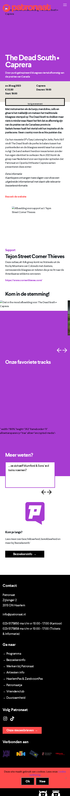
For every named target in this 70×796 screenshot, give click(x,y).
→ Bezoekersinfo (14, 660)
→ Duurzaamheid (14, 698)
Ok (28, 781)
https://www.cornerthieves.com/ (23, 280)
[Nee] (66, 778)
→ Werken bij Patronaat (18, 666)
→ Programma (12, 654)
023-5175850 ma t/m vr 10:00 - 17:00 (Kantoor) (32, 623)
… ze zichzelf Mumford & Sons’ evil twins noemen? (23, 468)
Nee (42, 781)
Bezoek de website (15, 196)
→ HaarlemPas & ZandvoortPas (23, 679)
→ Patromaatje (12, 685)
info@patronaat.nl (14, 614)
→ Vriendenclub (13, 691)
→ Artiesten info (13, 672)
